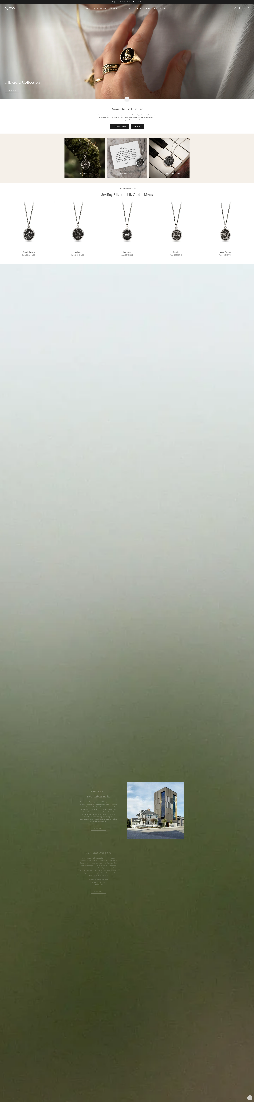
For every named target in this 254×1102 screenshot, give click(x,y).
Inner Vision (127, 252)
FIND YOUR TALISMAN (127, 173)
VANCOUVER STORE (142, 8)
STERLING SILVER (119, 126)
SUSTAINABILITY (100, 8)
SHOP (88, 8)
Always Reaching (225, 252)
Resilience (78, 252)
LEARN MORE (98, 828)
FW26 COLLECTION (84, 173)
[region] (127, 51)
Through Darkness (29, 252)
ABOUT (114, 8)
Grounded (176, 252)
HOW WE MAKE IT (161, 8)
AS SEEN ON (125, 8)
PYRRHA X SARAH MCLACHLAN (169, 173)
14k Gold (133, 195)
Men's (148, 195)
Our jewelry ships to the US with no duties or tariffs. (127, 2)
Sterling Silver (111, 195)
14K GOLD (137, 126)
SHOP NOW (12, 90)
